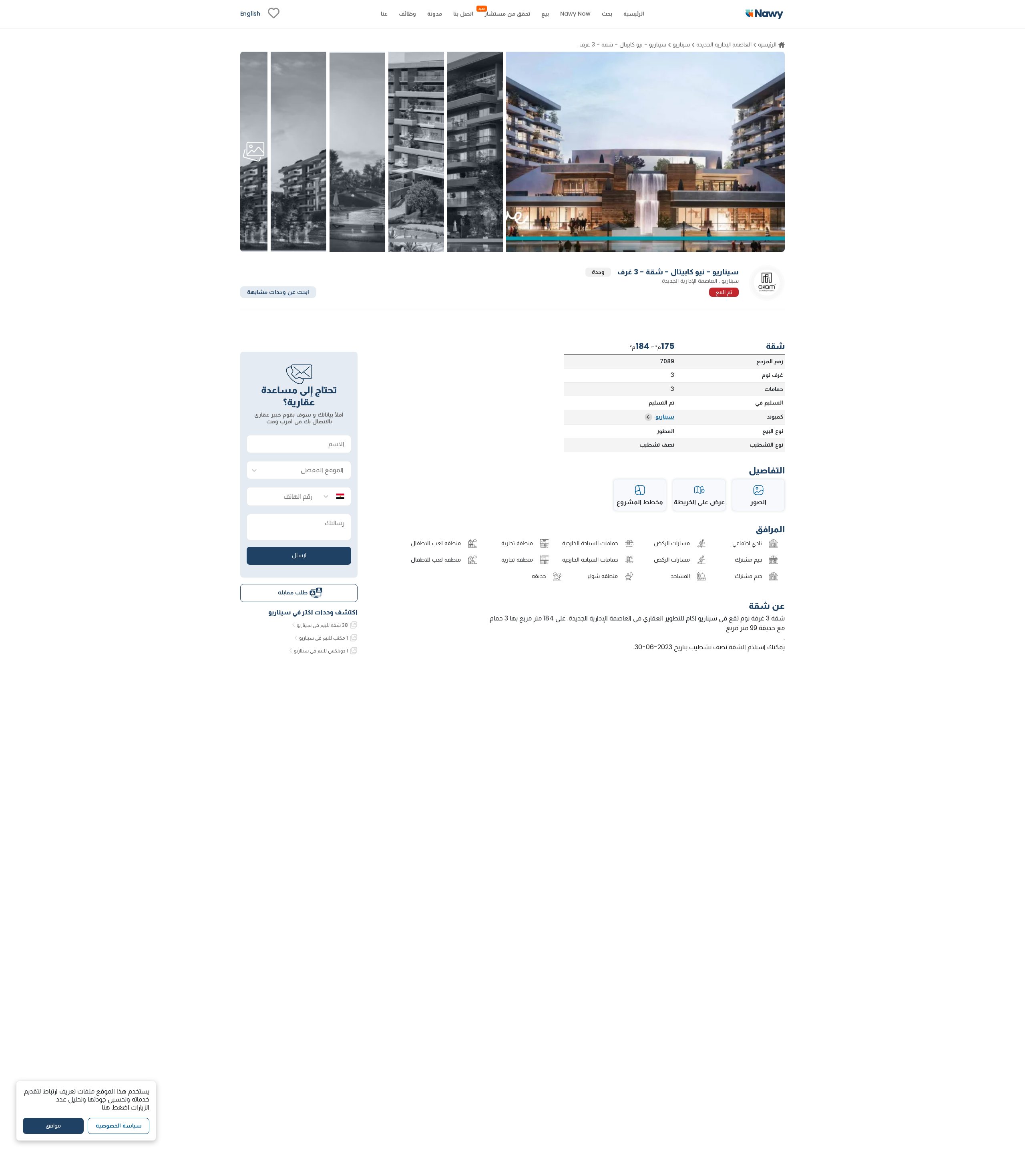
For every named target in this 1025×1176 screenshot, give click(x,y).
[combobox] (306, 470)
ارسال (299, 555)
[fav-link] (274, 14)
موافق (53, 1126)
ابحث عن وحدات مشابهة (278, 292)
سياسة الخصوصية (119, 1126)
